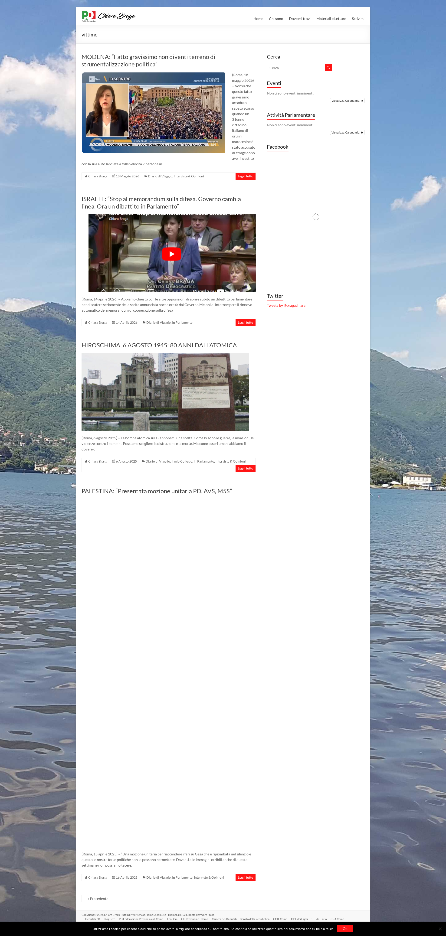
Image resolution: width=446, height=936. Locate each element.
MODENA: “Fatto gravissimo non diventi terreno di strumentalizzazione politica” (148, 60)
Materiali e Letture (331, 18)
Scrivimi (358, 18)
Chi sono (276, 18)
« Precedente (98, 898)
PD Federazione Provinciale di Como (141, 919)
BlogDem (109, 919)
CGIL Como (280, 919)
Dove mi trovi (300, 18)
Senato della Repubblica (254, 919)
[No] (440, 928)
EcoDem (172, 919)
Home (258, 18)
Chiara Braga (97, 176)
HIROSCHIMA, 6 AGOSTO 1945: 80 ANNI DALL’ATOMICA (159, 345)
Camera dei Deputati (224, 919)
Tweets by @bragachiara (286, 305)
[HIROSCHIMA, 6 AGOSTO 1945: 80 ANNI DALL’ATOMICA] (165, 355)
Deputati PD (92, 919)
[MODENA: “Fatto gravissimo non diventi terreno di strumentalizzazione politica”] (153, 74)
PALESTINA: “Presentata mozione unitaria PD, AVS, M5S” (157, 491)
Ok (345, 928)
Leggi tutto (245, 176)
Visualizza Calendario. (346, 100)
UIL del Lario (319, 919)
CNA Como (337, 919)
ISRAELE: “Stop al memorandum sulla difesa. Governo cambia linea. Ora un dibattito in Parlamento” (161, 202)
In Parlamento (182, 322)
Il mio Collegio (181, 461)
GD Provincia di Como (194, 919)
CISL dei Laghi (299, 919)
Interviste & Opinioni (189, 176)
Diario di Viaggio (160, 176)
